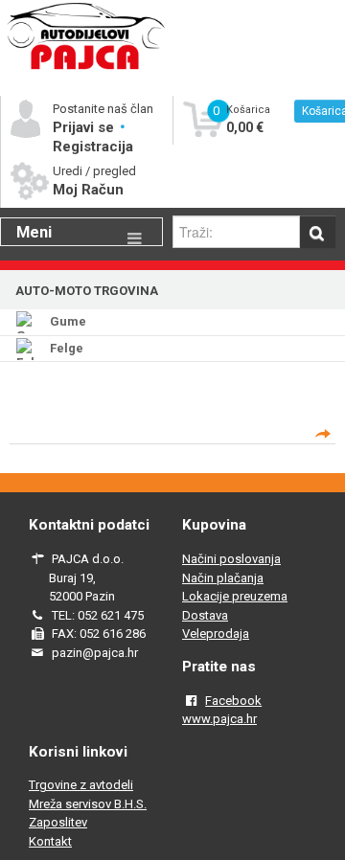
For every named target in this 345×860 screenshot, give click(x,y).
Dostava (205, 615)
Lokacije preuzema (235, 596)
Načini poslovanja (231, 559)
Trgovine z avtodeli (81, 785)
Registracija (93, 146)
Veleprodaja (215, 633)
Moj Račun (88, 189)
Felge (66, 348)
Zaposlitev (58, 822)
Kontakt (50, 841)
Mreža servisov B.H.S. (88, 804)
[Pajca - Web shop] (86, 68)
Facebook (233, 700)
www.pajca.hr (219, 719)
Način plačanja (223, 578)
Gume (68, 321)
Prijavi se (85, 127)
